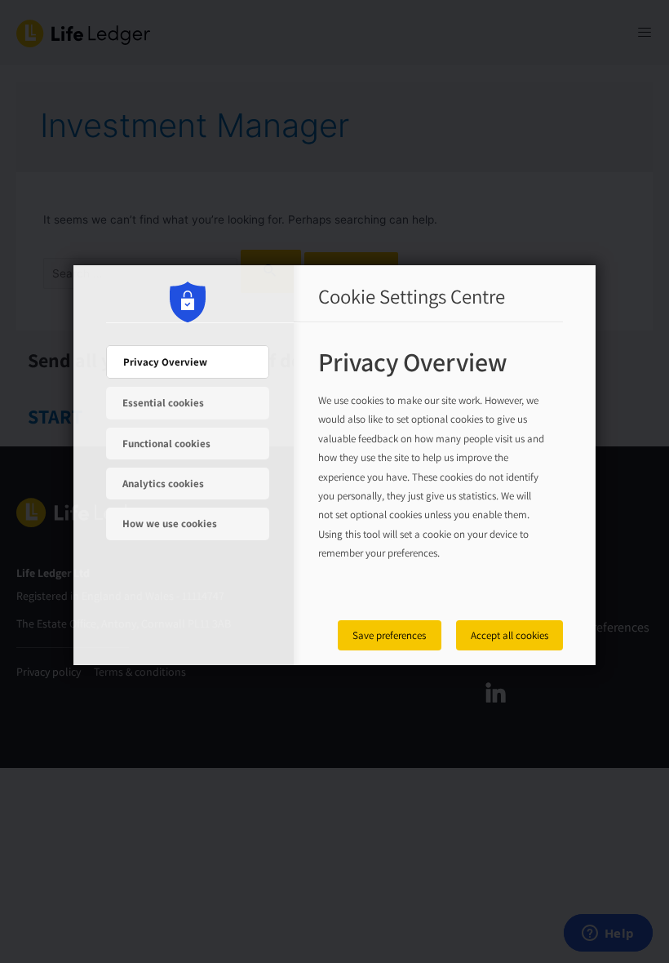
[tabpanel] (432, 472)
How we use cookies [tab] (169, 523)
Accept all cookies (509, 635)
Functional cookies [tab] (166, 443)
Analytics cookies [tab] (163, 483)
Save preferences (389, 635)
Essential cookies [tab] (163, 403)
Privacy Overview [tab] (165, 362)
